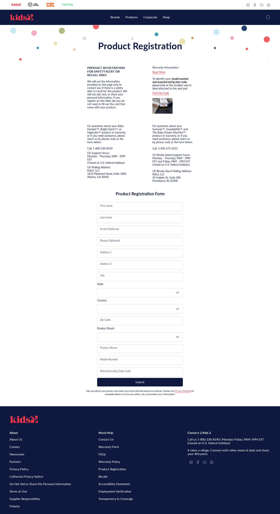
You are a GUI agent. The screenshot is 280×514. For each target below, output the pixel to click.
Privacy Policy (19, 469)
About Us (16, 439)
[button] (115, 17)
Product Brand (105, 328)
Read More (158, 72)
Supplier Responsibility (25, 498)
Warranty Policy (109, 461)
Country (102, 300)
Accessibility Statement (114, 484)
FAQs (102, 454)
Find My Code (160, 93)
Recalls (103, 476)
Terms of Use (18, 491)
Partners (15, 461)
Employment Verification (114, 491)
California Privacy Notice (26, 476)
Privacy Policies (182, 390)
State (100, 284)
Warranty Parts (108, 447)
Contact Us (106, 439)
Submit (140, 382)
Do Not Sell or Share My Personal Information (40, 484)
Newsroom (17, 454)
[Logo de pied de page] (24, 419)
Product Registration (112, 469)
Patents (15, 506)
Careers (15, 447)
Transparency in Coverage (115, 498)
